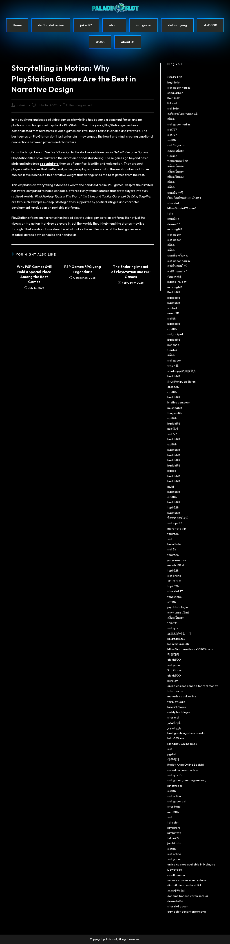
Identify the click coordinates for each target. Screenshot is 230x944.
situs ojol (173, 717)
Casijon (172, 156)
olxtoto (114, 25)
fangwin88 (174, 276)
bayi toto (173, 82)
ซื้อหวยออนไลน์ (177, 518)
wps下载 (173, 366)
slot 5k (171, 549)
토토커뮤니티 (176, 890)
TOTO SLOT (175, 581)
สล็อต (171, 119)
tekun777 (173, 838)
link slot (172, 103)
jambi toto (174, 832)
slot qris (172, 628)
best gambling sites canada (186, 733)
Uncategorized (80, 105)
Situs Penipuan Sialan (181, 381)
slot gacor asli (176, 801)
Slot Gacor (174, 670)
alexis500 (174, 659)
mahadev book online (181, 696)
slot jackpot (175, 334)
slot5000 (210, 25)
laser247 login (176, 707)
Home (17, 25)
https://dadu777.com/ (181, 208)
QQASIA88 (174, 77)
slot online (174, 575)
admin (22, 105)
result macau (176, 875)
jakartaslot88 (176, 638)
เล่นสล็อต (173, 219)
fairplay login (176, 701)
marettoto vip (176, 528)
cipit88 (172, 329)
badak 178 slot (176, 281)
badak (171, 470)
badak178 (173, 297)
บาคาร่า (172, 623)
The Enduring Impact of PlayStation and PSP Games (130, 271)
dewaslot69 (175, 901)
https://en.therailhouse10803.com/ (190, 649)
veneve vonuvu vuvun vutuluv (187, 880)
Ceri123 (172, 350)
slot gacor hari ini (178, 87)
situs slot (173, 203)
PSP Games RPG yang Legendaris (82, 269)
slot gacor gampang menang (186, 780)
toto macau (175, 691)
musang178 (174, 229)
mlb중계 (172, 428)
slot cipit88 (174, 523)
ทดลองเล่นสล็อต (177, 161)
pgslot (171, 754)
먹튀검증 (173, 654)
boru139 (172, 680)
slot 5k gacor (176, 145)
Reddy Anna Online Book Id (185, 764)
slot (169, 539)
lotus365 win (175, 738)
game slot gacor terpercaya (186, 911)
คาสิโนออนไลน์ (177, 266)
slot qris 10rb (175, 775)
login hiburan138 (178, 644)
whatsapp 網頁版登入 (181, 371)
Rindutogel (174, 785)
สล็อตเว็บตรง (175, 166)
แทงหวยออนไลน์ (178, 612)
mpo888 (173, 812)
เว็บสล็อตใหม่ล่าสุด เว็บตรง (184, 197)
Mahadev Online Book (182, 743)
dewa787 (173, 224)
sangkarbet (175, 92)
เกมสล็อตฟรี (175, 192)
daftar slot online (51, 25)
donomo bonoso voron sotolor (187, 896)
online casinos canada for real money (192, 686)
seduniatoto (49, 164)
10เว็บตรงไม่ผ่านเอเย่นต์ (182, 114)
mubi (170, 486)
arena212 (173, 313)
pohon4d (173, 344)
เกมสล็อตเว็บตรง (177, 255)
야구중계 (173, 759)
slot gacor (143, 25)
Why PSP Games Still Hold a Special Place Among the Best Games (34, 274)
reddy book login (178, 712)
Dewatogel (175, 869)
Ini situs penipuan (178, 402)
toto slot (173, 822)
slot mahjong (177, 25)
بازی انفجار (174, 722)
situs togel (174, 806)
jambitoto (174, 827)
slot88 (99, 42)
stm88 (171, 602)
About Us (128, 42)
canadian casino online (182, 770)
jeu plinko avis (176, 560)
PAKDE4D (174, 98)
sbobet (172, 308)
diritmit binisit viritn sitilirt (184, 885)
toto (170, 213)
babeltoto (174, 544)
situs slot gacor (177, 906)
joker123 (86, 25)
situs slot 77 (175, 591)
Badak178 (173, 292)
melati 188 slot (177, 565)
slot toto (173, 108)
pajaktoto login (177, 607)
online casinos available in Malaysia (191, 864)
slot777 (172, 129)
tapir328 (173, 507)
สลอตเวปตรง (175, 150)
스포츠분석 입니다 (179, 633)
